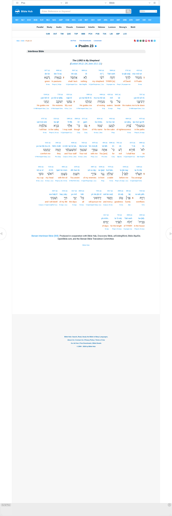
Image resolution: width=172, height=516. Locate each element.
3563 (39, 167)
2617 (108, 191)
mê (111, 98)
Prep (118, 108)
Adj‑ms (119, 156)
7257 (140, 94)
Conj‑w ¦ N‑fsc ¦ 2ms (69, 156)
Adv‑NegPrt (83, 84)
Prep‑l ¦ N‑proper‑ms (123, 84)
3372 (131, 142)
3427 (53, 191)
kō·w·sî (40, 170)
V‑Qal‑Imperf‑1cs (71, 84)
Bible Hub (86, 245)
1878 (75, 167)
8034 (98, 118)
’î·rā (133, 146)
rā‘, (120, 146)
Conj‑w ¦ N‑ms (108, 205)
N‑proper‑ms (111, 84)
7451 (118, 142)
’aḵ (129, 194)
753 (118, 215)
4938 (72, 142)
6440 (124, 167)
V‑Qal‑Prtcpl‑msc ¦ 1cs (96, 84)
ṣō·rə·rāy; (92, 170)
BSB (22, 41)
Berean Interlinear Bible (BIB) (45, 236)
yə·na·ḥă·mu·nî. (43, 146)
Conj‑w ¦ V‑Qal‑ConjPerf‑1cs (48, 205)
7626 (83, 142)
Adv (129, 205)
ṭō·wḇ (120, 194)
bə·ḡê (56, 122)
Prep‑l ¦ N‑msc (117, 229)
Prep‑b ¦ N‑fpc (56, 84)
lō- (143, 146)
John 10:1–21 (94, 64)
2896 (119, 191)
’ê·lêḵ (69, 122)
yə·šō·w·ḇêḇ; (57, 98)
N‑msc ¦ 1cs (49, 181)
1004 (140, 215)
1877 (46, 70)
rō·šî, (51, 170)
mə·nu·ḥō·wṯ (99, 98)
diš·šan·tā (75, 170)
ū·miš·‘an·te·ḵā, (69, 146)
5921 (116, 94)
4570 (140, 118)
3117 (73, 191)
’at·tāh (104, 146)
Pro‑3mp (58, 156)
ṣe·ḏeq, (127, 122)
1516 (55, 118)
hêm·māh (56, 146)
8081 (63, 167)
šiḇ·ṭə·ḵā (83, 146)
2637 (73, 70)
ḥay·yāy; (63, 194)
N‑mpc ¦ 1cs (63, 205)
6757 (42, 118)
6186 (138, 167)
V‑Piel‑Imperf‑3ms (57, 108)
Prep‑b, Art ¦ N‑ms (61, 181)
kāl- (82, 194)
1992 (57, 142)
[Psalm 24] (168, 239)
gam (85, 122)
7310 (140, 191)
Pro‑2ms (104, 156)
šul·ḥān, (109, 170)
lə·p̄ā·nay (124, 170)
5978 (93, 142)
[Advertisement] (86, 297)
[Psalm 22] (3, 239)
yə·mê (74, 194)
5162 (46, 142)
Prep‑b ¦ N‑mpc (140, 132)
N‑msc (82, 205)
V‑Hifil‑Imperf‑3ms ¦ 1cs (137, 108)
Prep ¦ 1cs (94, 156)
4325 (109, 94)
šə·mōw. (98, 122)
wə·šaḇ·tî (53, 194)
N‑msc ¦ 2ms (82, 156)
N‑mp (107, 229)
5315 (68, 94)
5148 (45, 94)
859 (104, 142)
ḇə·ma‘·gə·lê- (139, 122)
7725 (59, 94)
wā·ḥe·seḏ (108, 194)
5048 (100, 167)
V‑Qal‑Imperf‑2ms (136, 181)
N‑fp (103, 108)
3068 (111, 70)
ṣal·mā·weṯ (42, 122)
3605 (80, 191)
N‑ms (140, 84)
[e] (141, 70)
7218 (49, 167)
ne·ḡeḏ (101, 170)
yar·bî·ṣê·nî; (139, 98)
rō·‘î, (102, 74)
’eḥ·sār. (74, 74)
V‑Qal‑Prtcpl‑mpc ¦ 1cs (88, 181)
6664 (127, 118)
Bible (18, 41)
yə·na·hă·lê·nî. (85, 98)
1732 (126, 70)
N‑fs (143, 205)
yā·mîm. (105, 218)
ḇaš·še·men (62, 170)
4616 (110, 118)
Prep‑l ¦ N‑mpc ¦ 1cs (121, 181)
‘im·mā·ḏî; (93, 146)
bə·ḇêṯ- (141, 218)
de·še (47, 74)
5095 (88, 94)
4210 (138, 70)
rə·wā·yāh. (140, 194)
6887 (92, 167)
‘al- (119, 98)
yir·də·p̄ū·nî (96, 194)
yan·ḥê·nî (45, 98)
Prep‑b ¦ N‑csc (54, 132)
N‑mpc (110, 108)
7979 (109, 167)
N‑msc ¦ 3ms (98, 132)
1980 (68, 118)
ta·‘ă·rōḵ (138, 170)
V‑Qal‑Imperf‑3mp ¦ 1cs (93, 205)
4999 (57, 70)
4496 (101, 94)
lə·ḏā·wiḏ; (126, 74)
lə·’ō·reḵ (118, 218)
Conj (85, 132)
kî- (79, 122)
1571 (83, 118)
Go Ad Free (6, 505)
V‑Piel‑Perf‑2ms (74, 181)
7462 (100, 70)
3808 (83, 70)
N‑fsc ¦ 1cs (68, 108)
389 (127, 191)
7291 (97, 191)
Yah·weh (111, 74)
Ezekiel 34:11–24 (79, 64)
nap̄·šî (69, 98)
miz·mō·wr (137, 74)
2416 (63, 191)
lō (86, 74)
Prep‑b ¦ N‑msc (140, 229)
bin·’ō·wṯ (57, 74)
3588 (76, 118)
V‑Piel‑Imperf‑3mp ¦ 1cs (42, 156)
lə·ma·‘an (110, 122)
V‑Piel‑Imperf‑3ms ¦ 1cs (84, 108)
